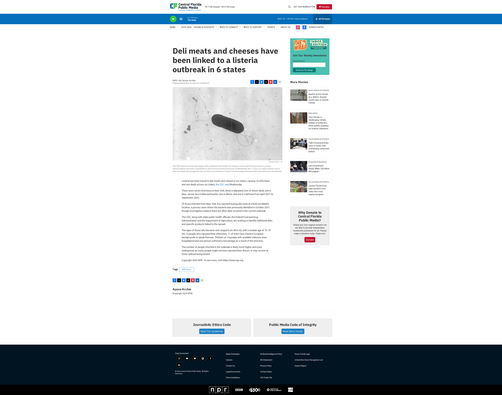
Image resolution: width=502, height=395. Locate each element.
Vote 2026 (186, 27)
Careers (229, 360)
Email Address (299, 61)
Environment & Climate (319, 90)
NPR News (186, 269)
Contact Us (230, 366)
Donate (325, 6)
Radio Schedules (233, 354)
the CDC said (223, 184)
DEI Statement (266, 360)
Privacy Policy (266, 366)
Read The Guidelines (212, 331)
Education (313, 113)
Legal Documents (233, 372)
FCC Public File (266, 378)
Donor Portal (316, 27)
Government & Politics (319, 139)
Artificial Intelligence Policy (271, 354)
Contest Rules (266, 372)
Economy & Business (318, 162)
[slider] (185, 19)
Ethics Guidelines (233, 378)
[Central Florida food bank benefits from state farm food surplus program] (298, 186)
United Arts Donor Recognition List (309, 360)
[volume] (181, 19)
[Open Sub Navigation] (177, 27)
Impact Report (301, 366)
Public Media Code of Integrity (293, 324)
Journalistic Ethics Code (212, 324)
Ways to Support (253, 27)
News (173, 27)
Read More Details (293, 331)
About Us (285, 27)
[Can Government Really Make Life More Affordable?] (298, 166)
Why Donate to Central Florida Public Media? (310, 216)
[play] (173, 19)
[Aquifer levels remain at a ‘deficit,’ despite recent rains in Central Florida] (298, 95)
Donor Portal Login (302, 354)
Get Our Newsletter (304, 7)
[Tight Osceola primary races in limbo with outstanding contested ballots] (298, 143)
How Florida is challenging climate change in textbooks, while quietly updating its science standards (318, 123)
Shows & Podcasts (204, 27)
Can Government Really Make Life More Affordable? (319, 169)
